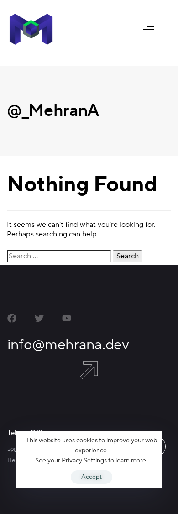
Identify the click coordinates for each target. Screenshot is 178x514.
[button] (148, 29)
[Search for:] (59, 256)
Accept (91, 477)
